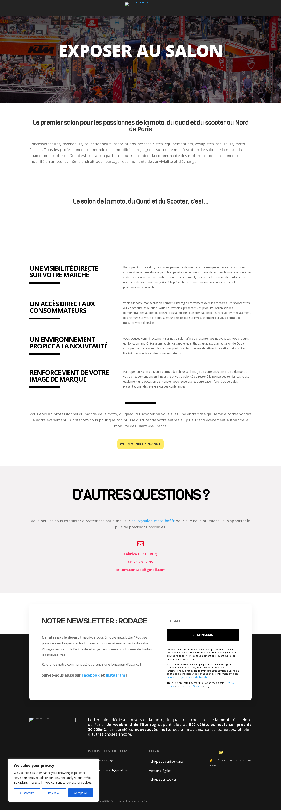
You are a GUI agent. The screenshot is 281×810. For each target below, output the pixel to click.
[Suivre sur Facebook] (212, 752)
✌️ (212, 760)
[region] (53, 780)
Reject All (54, 793)
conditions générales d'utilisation (188, 677)
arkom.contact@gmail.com (112, 770)
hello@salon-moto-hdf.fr (153, 520)
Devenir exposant (143, 444)
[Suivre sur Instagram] (221, 752)
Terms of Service (191, 686)
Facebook (91, 675)
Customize (27, 793)
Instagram (115, 675)
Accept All (80, 793)
